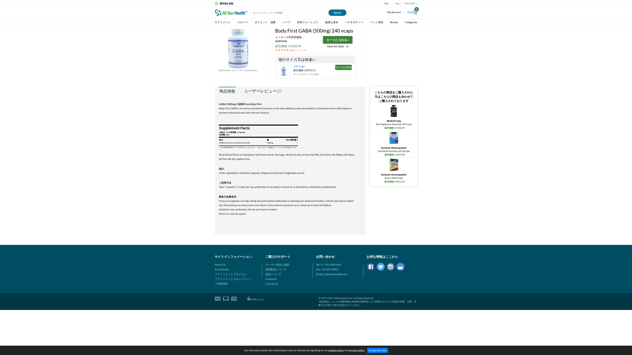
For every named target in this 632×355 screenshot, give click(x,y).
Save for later (335, 46)
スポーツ (242, 22)
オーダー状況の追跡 (277, 264)
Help (386, 3)
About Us (220, 264)
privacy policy (357, 350)
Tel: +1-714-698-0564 (328, 264)
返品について (273, 274)
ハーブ (286, 22)
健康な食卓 (331, 22)
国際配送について (276, 269)
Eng (397, 3)
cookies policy (336, 350)
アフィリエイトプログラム (230, 274)
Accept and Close (377, 350)
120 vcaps (299, 66)
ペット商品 (376, 22)
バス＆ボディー (354, 22)
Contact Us (271, 283)
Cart (412, 12)
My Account (394, 12)
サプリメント (223, 22)
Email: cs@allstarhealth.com (331, 274)
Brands (394, 22)
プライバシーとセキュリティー (233, 278)
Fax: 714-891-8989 (327, 269)
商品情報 (227, 91)
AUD (409, 3)
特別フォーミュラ (307, 22)
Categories (411, 22)
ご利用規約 (221, 283)
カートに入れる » (337, 40)
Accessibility (222, 269)
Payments (271, 278)
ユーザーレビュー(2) (262, 90)
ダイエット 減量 (265, 22)
